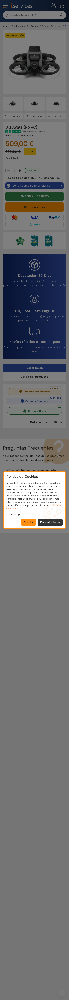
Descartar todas (50, 522)
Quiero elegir (13, 514)
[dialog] (34, 500)
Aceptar (28, 522)
